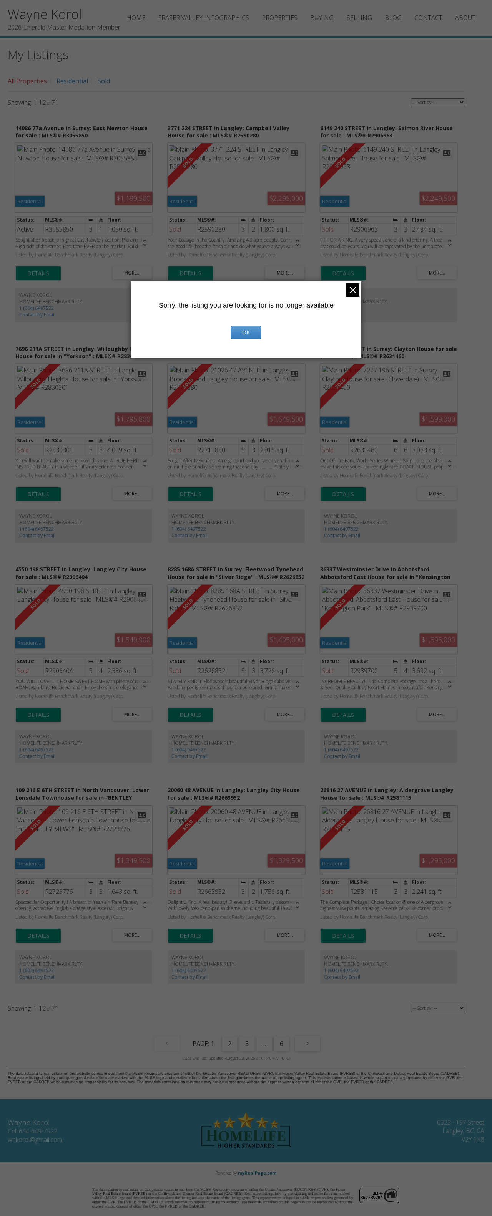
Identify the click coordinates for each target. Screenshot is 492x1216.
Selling (359, 17)
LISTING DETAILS (38, 273)
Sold (104, 81)
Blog (393, 17)
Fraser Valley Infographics (203, 17)
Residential (72, 81)
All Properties (27, 81)
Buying (322, 17)
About (465, 17)
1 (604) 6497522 (36, 308)
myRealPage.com (257, 1173)
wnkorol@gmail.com (35, 1139)
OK (246, 332)
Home (136, 17)
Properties (280, 17)
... (264, 1043)
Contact (428, 17)
